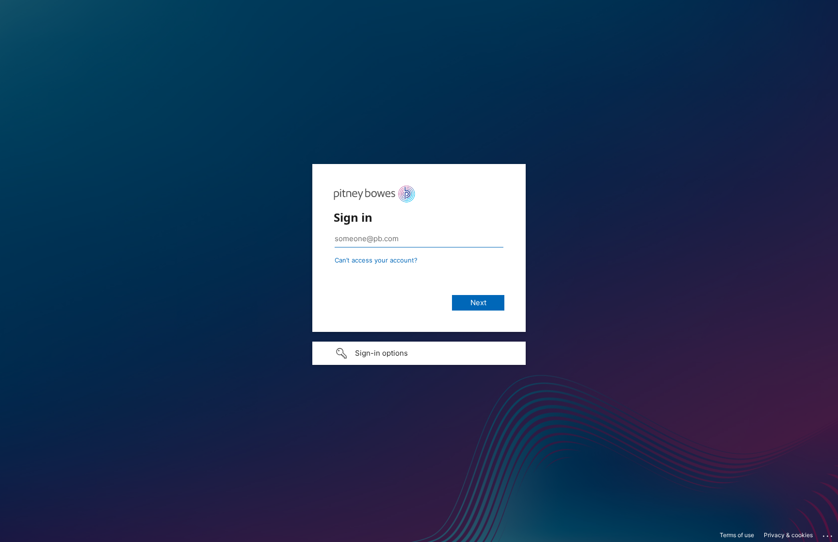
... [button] (828, 534)
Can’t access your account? (376, 260)
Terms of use (737, 535)
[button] (419, 353)
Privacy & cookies (788, 535)
